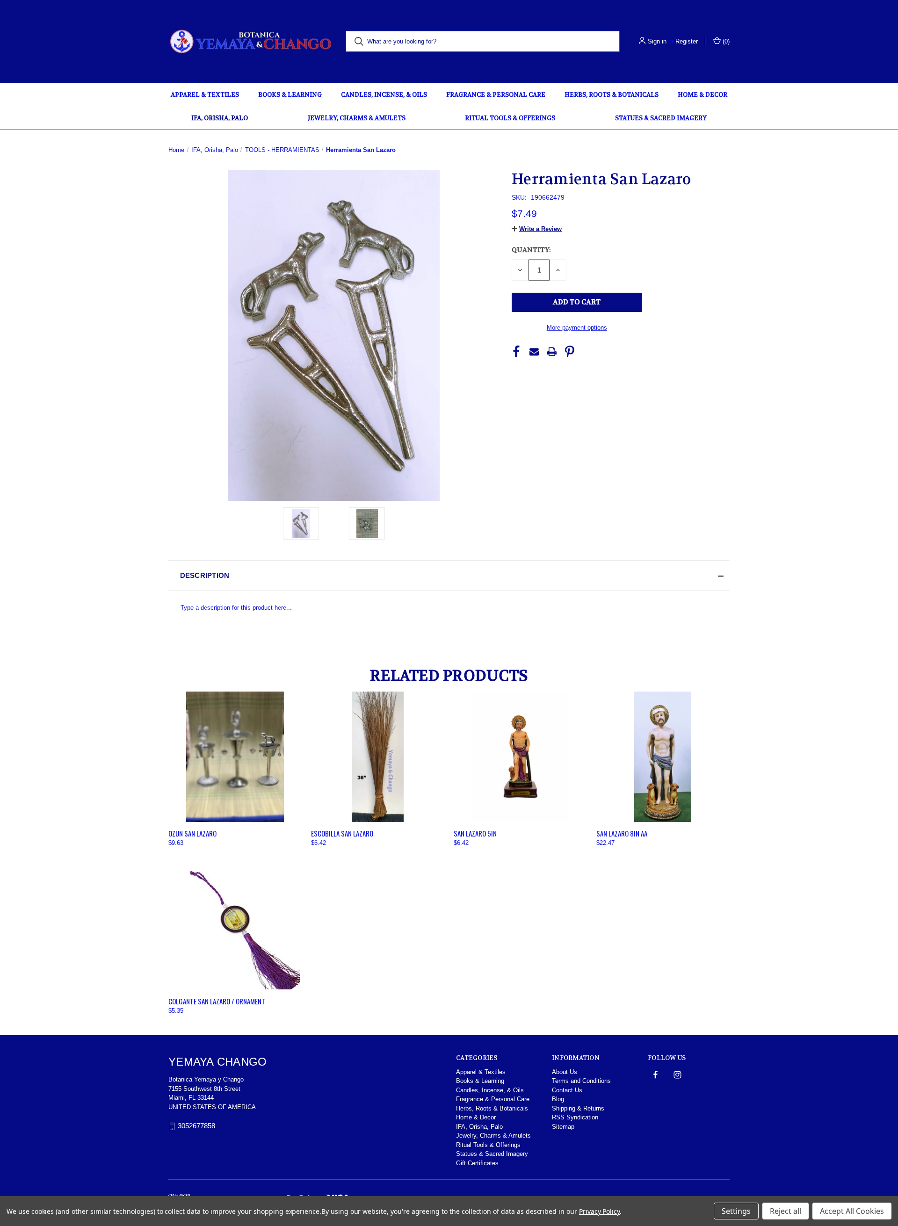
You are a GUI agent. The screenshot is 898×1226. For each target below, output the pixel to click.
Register (686, 41)
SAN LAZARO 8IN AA (621, 833)
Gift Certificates (477, 1163)
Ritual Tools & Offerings (510, 118)
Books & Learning (290, 95)
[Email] (534, 352)
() (725, 41)
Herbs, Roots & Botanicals (612, 95)
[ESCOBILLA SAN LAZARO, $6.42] (377, 757)
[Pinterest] (569, 352)
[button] (537, 228)
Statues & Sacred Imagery (661, 118)
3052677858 (196, 1126)
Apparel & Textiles (205, 95)
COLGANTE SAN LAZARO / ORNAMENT (216, 1001)
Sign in (657, 41)
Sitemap (563, 1126)
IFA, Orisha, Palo (219, 118)
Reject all (785, 1211)
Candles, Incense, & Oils (384, 95)
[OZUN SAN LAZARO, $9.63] (235, 757)
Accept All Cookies (852, 1211)
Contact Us (567, 1090)
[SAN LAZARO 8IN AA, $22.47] (663, 757)
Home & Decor (702, 95)
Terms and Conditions (581, 1080)
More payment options (577, 327)
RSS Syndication (575, 1117)
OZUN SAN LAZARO (192, 833)
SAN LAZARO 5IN (475, 833)
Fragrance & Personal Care (495, 95)
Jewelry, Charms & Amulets (357, 118)
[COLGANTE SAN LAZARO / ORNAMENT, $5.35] (235, 924)
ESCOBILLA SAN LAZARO (342, 833)
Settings (736, 1211)
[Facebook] (516, 352)
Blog (558, 1099)
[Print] (552, 352)
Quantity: (531, 249)
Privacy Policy (599, 1211)
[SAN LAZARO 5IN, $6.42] (520, 757)
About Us (564, 1071)
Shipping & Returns (578, 1108)
